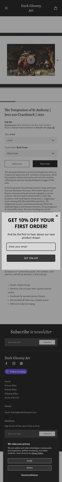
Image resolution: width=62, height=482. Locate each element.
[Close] (56, 215)
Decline (30, 467)
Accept (29, 460)
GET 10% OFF (31, 258)
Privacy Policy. (37, 453)
